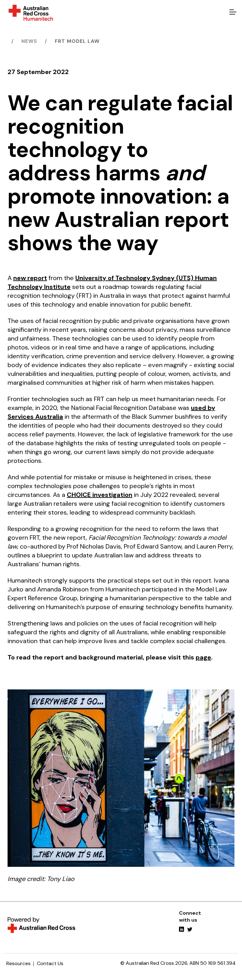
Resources (18, 963)
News (29, 41)
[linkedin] (181, 930)
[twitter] (189, 930)
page (203, 657)
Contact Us (50, 963)
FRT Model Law (77, 41)
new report (30, 278)
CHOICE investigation (99, 495)
